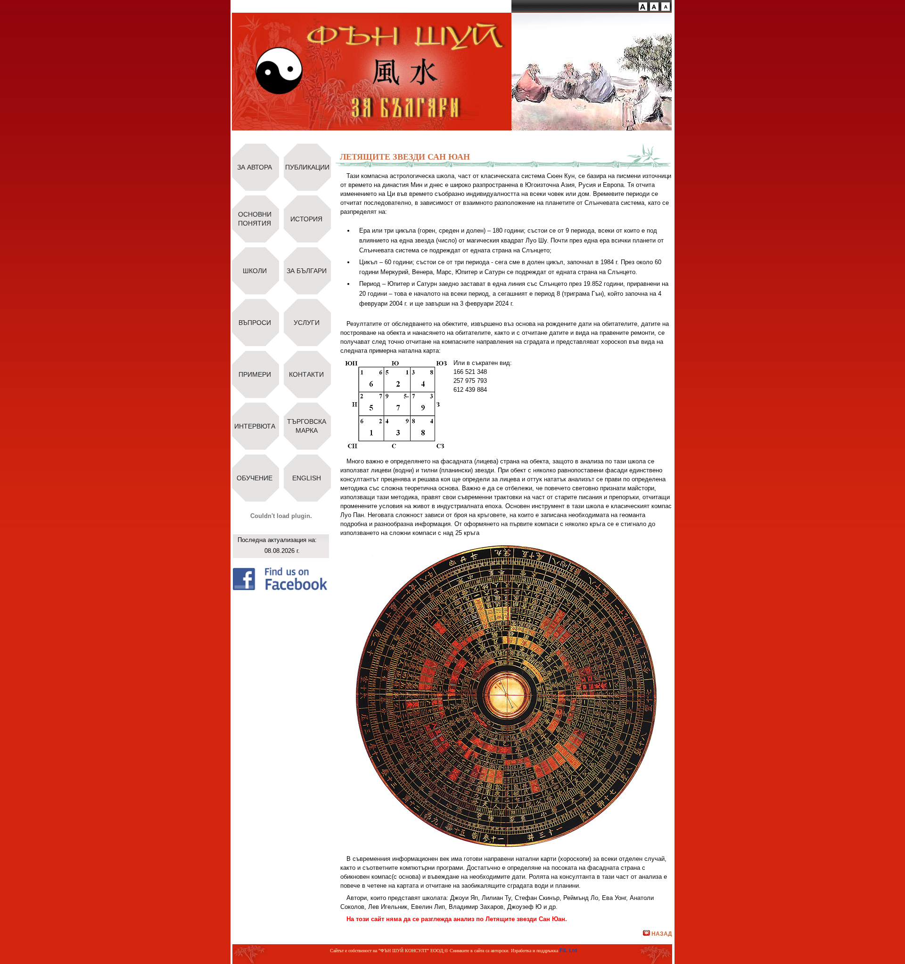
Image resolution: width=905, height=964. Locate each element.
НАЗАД (661, 934)
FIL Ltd (568, 950)
